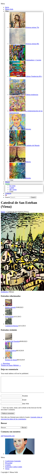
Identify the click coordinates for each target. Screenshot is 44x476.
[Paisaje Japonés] (8, 305)
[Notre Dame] (8, 315)
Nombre (25, 396)
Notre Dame (9, 316)
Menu (3, 4)
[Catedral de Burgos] (8, 324)
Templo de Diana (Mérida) (11, 365)
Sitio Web (25, 404)
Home (3, 212)
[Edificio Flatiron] (8, 349)
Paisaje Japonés (10, 307)
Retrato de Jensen (11, 360)
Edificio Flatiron (10, 350)
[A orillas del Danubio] (8, 339)
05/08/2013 (5, 292)
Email (24, 400)
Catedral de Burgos (11, 326)
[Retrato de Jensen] (8, 358)
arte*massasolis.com (8, 436)
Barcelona (5, 363)
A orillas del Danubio (12, 341)
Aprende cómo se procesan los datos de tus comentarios (21, 418)
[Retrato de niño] (19, 454)
